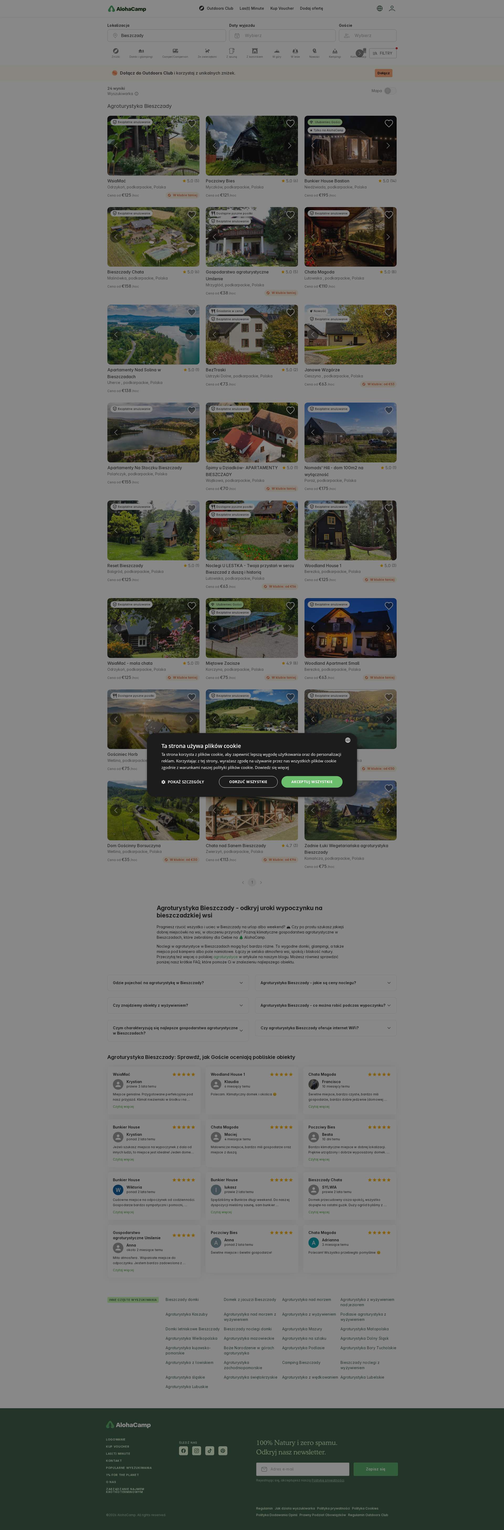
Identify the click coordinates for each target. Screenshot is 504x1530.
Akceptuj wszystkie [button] (312, 781)
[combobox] (347, 740)
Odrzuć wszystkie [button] (248, 781)
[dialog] (252, 765)
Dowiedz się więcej (272, 767)
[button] (182, 782)
